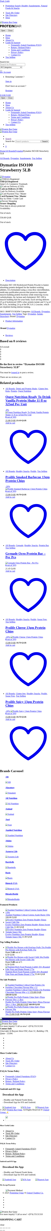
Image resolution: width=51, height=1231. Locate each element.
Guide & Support (12, 42)
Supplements (25, 158)
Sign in (8, 81)
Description (10, 280)
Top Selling (10, 57)
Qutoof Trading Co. (35, 1193)
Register (9, 90)
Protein (14, 391)
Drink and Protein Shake (26, 388)
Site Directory (11, 15)
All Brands (10, 151)
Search (8, 139)
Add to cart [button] (10, 423)
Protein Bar (44, 545)
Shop (7, 18)
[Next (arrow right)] (4, 1230)
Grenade (19, 545)
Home (8, 35)
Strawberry (5, 316)
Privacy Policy (17, 52)
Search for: (4, 62)
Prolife (33, 471)
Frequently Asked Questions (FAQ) (26, 45)
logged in (15, 372)
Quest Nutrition (24, 391)
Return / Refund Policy (21, 47)
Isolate (40, 314)
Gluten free (43, 388)
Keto (7, 391)
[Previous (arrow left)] (1, 1230)
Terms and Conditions (20, 50)
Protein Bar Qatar (14, 1110)
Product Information (14, 321)
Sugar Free (42, 619)
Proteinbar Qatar (17, 1193)
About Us (9, 40)
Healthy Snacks (22, 471)
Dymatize (19, 151)
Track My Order (12, 13)
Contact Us (16, 55)
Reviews (9, 335)
